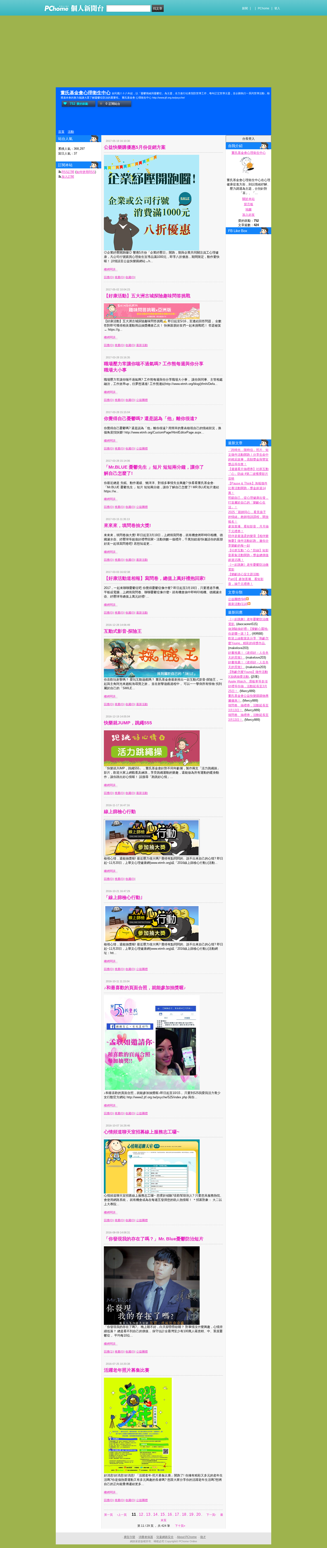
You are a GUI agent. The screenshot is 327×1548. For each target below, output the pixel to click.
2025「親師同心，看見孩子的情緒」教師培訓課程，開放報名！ (248, 516)
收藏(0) (130, 277)
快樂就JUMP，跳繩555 (128, 722)
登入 (277, 8)
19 (191, 1514)
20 (198, 1514)
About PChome (187, 1537)
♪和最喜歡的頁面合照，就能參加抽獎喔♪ (145, 987)
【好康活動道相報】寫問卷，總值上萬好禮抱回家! (154, 578)
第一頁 (108, 1514)
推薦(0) (119, 277)
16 (170, 1514)
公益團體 (142, 400)
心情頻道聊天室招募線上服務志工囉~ (141, 1131)
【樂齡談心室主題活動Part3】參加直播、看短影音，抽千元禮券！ (246, 579)
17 (177, 1514)
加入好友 (248, 214)
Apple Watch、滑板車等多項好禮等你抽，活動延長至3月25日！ (248, 686)
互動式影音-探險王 (123, 631)
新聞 (245, 8)
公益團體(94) (237, 599)
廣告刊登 (129, 1537)
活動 (71, 131)
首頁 (61, 131)
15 (162, 1514)
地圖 (248, 209)
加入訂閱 (68, 176)
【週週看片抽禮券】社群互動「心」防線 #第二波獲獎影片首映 (248, 473)
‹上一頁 (122, 1514)
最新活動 (142, 345)
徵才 (203, 1537)
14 (155, 1514)
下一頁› (211, 1514)
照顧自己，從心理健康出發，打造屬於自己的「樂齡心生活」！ (248, 502)
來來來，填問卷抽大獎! (127, 525)
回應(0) (108, 277)
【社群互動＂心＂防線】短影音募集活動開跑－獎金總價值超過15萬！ (248, 555)
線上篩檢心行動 (120, 811)
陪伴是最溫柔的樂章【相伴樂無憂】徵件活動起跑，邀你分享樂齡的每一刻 (248, 540)
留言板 (248, 204)
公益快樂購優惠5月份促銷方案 (135, 147)
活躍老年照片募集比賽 (126, 1370)
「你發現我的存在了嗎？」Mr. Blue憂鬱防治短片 (153, 1238)
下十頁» (180, 1525)
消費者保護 (146, 1537)
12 (141, 1514)
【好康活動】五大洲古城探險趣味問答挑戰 (147, 295)
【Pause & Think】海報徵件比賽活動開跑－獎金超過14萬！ (247, 488)
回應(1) (108, 1351)
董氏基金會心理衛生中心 (86, 92)
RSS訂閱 (68, 172)
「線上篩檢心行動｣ (123, 897)
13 (148, 1514)
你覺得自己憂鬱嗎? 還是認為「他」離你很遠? (150, 418)
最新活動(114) (238, 604)
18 (184, 1514)
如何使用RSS (85, 172)
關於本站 (248, 199)
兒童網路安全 (165, 1537)
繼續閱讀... (111, 269)
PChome (263, 8)
